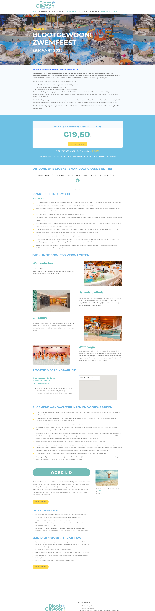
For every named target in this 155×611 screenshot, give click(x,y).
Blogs (115, 11)
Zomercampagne (70, 11)
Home (34, 11)
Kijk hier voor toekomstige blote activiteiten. (63, 69)
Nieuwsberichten (106, 11)
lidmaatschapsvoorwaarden (106, 491)
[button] (34, 180)
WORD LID (61, 472)
